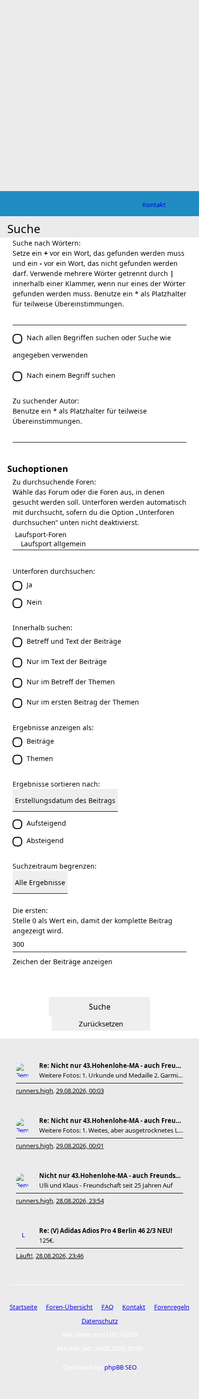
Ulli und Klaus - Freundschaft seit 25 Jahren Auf (105, 1185)
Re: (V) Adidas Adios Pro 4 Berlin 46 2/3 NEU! (105, 1230)
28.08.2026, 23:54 (80, 1200)
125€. (46, 1240)
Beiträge (40, 741)
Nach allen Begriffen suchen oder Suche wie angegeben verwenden (92, 346)
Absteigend (45, 840)
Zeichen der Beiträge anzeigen (63, 961)
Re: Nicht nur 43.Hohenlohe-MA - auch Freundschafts (111, 1065)
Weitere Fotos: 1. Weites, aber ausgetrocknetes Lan (111, 1130)
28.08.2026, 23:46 (60, 1255)
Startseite (23, 1306)
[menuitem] (154, 204)
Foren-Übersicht (69, 1306)
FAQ (107, 1306)
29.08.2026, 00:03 (80, 1090)
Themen (40, 758)
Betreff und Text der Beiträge (74, 641)
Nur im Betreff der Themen (71, 681)
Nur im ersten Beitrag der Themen (83, 701)
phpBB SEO (120, 1367)
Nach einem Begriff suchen (71, 375)
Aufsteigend (46, 823)
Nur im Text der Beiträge (67, 661)
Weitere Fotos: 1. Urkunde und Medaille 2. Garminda (111, 1075)
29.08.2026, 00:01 (80, 1145)
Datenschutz (100, 1320)
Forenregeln (171, 1306)
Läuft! (24, 1255)
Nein (34, 602)
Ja (29, 584)
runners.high (34, 1090)
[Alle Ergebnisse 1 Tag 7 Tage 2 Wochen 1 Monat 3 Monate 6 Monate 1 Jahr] (99, 882)
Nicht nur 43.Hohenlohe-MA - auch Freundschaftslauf (111, 1175)
